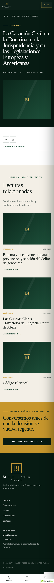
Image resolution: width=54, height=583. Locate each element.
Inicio (5, 16)
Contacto (7, 521)
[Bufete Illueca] (9, 5)
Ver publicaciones (20, 16)
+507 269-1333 (9, 530)
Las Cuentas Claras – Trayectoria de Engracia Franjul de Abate (26, 323)
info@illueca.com (10, 535)
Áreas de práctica (10, 505)
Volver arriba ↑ (9, 568)
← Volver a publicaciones (14, 146)
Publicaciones (9, 515)
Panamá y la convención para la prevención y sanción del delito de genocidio (26, 258)
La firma (6, 500)
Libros (35, 16)
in (6, 139)
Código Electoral (16, 383)
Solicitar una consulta (27, 441)
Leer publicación (12, 270)
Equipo (6, 510)
